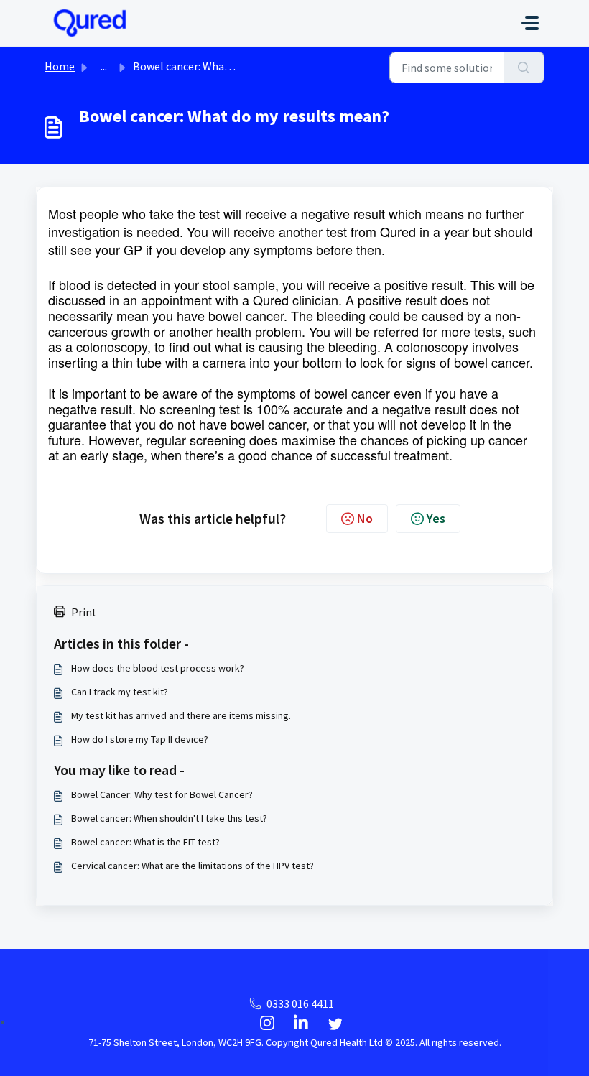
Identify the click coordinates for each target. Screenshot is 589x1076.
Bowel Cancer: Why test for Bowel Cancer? (162, 794)
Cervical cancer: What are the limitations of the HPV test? (192, 865)
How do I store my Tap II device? (139, 739)
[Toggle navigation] (530, 23)
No (365, 518)
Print (84, 612)
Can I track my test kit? (119, 691)
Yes (436, 518)
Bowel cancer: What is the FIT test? (145, 841)
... (104, 66)
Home (60, 66)
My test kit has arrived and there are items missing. (181, 715)
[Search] (524, 67)
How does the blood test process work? (157, 668)
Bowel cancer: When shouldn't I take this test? (169, 818)
